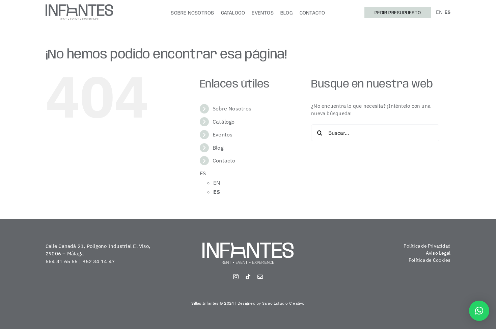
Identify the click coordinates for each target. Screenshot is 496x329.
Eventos (223, 134)
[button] (479, 311)
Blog (218, 147)
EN (439, 12)
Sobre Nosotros (232, 108)
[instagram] (236, 276)
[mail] (260, 276)
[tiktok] (248, 276)
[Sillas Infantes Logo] (79, 7)
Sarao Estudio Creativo (283, 303)
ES (447, 12)
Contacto (224, 160)
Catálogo (224, 121)
